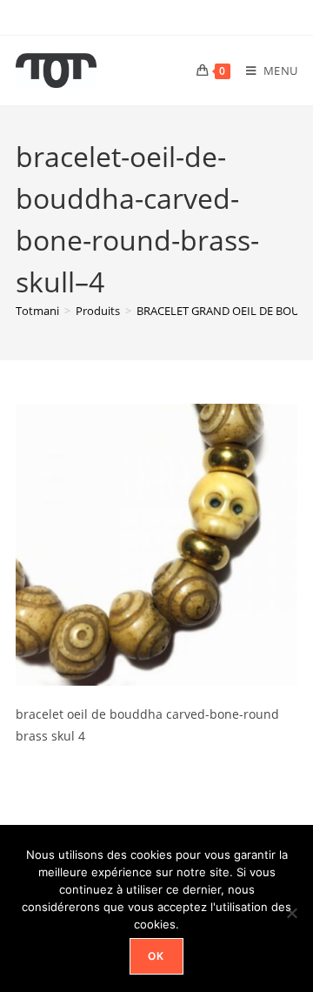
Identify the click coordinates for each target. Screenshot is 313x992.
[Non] (291, 913)
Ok (156, 955)
